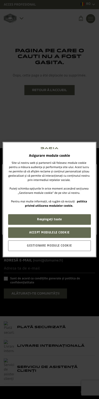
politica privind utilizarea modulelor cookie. (56, 203)
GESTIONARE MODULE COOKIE (49, 246)
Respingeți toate (49, 219)
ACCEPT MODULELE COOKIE (49, 232)
